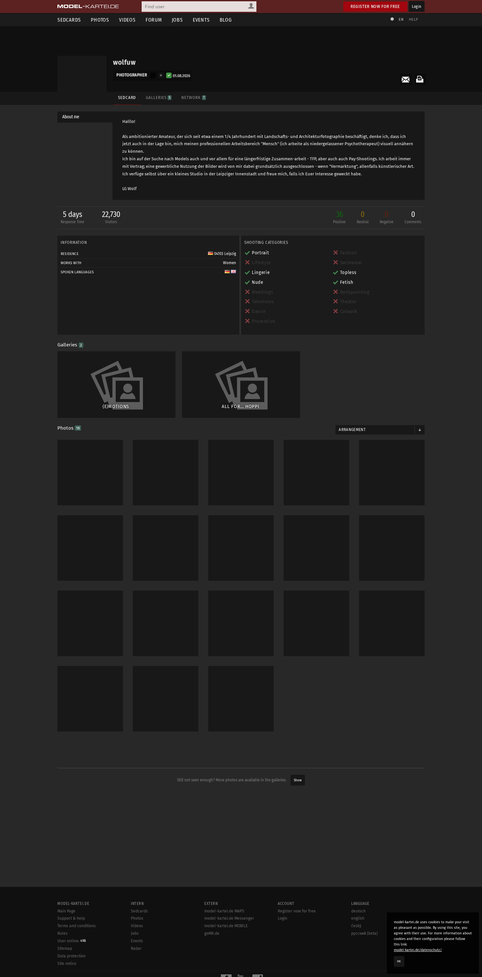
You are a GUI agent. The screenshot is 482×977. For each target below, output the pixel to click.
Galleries (158, 97)
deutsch (358, 911)
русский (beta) (364, 933)
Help (413, 19)
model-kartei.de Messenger (229, 918)
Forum (154, 20)
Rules (62, 933)
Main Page (66, 911)
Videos (127, 20)
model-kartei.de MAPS (224, 911)
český (356, 926)
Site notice (66, 963)
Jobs (177, 20)
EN (401, 19)
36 (339, 217)
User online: (71, 941)
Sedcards (69, 20)
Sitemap (64, 948)
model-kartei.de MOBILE (226, 926)
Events (201, 20)
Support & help (71, 918)
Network (192, 97)
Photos (100, 20)
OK (399, 961)
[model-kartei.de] (88, 6)
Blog (226, 20)
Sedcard (127, 97)
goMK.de (211, 933)
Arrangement (352, 429)
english (357, 918)
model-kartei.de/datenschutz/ (418, 950)
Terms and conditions (76, 926)
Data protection (71, 956)
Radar (136, 948)
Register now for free (375, 6)
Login (416, 6)
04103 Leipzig (224, 253)
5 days (72, 217)
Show (298, 780)
